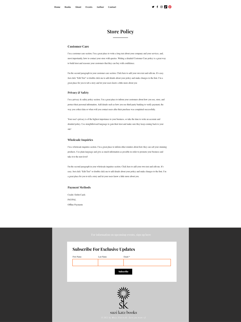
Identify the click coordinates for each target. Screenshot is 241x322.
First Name (77, 257)
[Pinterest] (169, 6)
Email (126, 257)
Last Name (102, 257)
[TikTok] (165, 6)
